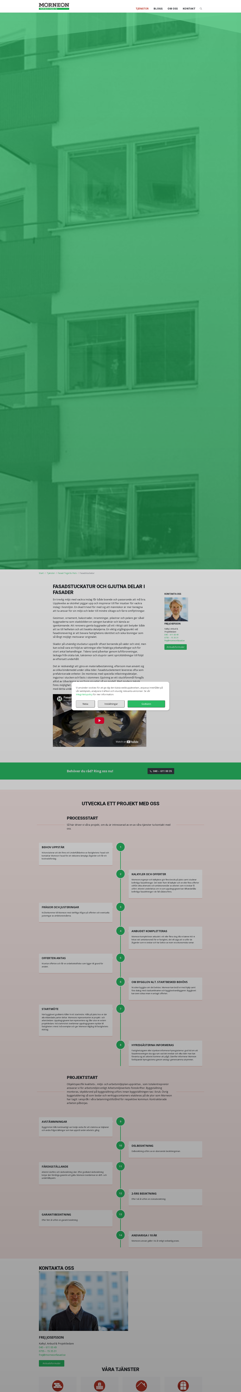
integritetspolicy (84, 694)
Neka (85, 703)
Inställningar (111, 703)
